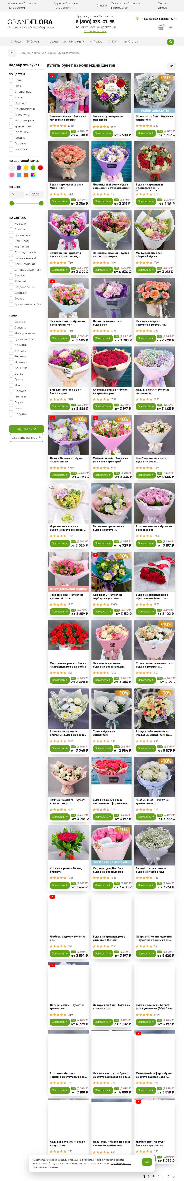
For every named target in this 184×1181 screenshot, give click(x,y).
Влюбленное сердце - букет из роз (65, 391)
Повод (98, 41)
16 (112, 262)
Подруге (20, 391)
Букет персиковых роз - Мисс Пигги (67, 186)
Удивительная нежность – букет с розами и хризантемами (154, 665)
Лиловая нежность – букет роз (107, 323)
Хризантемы (23, 126)
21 (69, 399)
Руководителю (24, 339)
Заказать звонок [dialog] (95, 31)
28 (112, 127)
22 (155, 604)
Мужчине (21, 362)
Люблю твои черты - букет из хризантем (150, 1143)
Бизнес (19, 298)
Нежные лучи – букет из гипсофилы (152, 391)
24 (155, 1015)
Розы (17, 41)
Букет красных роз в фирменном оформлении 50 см (110, 802)
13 (112, 878)
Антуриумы (22, 114)
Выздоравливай (25, 258)
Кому (115, 41)
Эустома (21, 149)
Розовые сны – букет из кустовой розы (66, 597)
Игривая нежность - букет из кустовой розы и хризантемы (68, 529)
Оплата (101, 5)
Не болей (21, 223)
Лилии (19, 80)
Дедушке (21, 414)
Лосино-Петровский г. (157, 19)
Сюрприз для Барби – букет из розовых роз (108, 870)
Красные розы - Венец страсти (66, 870)
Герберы (21, 143)
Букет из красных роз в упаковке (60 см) (109, 938)
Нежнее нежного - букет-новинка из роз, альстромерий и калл (68, 802)
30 (70, 467)
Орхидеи (21, 103)
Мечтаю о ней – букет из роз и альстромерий (110, 460)
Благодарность (25, 252)
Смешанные (23, 91)
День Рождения (25, 264)
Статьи (133, 41)
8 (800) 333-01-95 (95, 22)
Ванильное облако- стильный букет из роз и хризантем (67, 734)
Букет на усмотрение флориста (108, 118)
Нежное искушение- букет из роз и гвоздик (109, 665)
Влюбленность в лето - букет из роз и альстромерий (152, 460)
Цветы (54, 41)
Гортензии (22, 132)
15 (69, 194)
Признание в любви (28, 304)
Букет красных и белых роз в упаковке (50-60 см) (154, 1007)
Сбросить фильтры (24, 438)
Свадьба (21, 293)
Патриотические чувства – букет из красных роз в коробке (154, 939)
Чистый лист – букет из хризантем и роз (152, 802)
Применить (24, 429)
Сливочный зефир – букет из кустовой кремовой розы (154, 1075)
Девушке (21, 327)
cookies (54, 1160)
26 (69, 809)
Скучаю (20, 275)
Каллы (19, 97)
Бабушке (21, 345)
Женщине (21, 368)
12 (69, 1015)
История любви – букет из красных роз (111, 1007)
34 (69, 741)
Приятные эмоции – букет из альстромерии (111, 255)
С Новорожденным (28, 270)
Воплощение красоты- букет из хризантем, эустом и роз (66, 255)
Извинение (22, 246)
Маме (18, 385)
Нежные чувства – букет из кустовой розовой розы (111, 1075)
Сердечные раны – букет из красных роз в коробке (68, 665)
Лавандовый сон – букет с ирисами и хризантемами (111, 186)
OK (147, 1161)
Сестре (20, 322)
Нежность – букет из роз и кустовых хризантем (111, 1143)
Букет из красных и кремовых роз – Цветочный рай (149, 187)
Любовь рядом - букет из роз (67, 938)
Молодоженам (25, 333)
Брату (19, 379)
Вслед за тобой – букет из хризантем (154, 118)
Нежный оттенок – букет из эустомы (67, 1143)
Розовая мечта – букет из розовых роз (154, 528)
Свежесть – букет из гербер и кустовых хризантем (107, 597)
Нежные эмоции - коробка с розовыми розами (150, 323)
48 (155, 399)
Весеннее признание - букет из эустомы (108, 528)
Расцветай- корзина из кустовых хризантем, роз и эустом (153, 734)
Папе (18, 408)
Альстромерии (25, 109)
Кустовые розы (25, 120)
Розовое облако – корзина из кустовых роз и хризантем (68, 1075)
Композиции (76, 41)
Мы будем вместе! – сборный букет (150, 255)
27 (112, 467)
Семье (19, 373)
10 (69, 536)
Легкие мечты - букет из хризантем (67, 1007)
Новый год (22, 241)
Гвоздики (20, 138)
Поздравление (25, 287)
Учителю (20, 350)
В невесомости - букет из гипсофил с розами (68, 118)
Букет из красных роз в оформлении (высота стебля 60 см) (152, 597)
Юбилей (20, 281)
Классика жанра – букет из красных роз (110, 391)
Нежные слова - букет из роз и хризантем (67, 323)
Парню (19, 402)
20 (69, 126)
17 (69, 262)
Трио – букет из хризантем (104, 733)
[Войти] (171, 28)
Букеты (35, 41)
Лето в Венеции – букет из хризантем (67, 460)
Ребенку (20, 356)
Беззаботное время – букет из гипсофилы (151, 870)
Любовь (20, 229)
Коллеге (20, 396)
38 (155, 194)
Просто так (23, 235)
